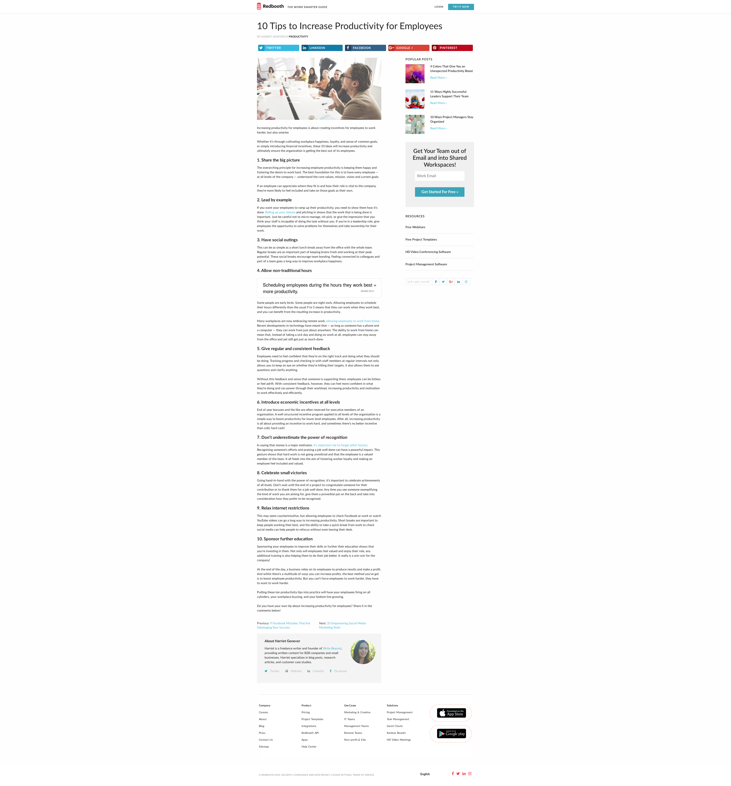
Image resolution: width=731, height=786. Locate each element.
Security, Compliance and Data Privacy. (306, 775)
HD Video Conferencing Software (428, 251)
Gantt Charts (395, 726)
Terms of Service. (364, 775)
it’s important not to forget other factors (340, 445)
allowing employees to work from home (352, 321)
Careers (263, 712)
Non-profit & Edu (355, 740)
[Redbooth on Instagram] (469, 774)
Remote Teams (353, 733)
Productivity (298, 36)
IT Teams (349, 719)
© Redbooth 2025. (270, 775)
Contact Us (266, 740)
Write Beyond (332, 648)
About (263, 719)
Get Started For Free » (439, 192)
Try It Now (461, 7)
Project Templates (312, 719)
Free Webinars (415, 227)
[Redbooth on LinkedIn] (464, 774)
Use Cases (350, 705)
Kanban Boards (396, 733)
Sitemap (264, 746)
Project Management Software (426, 264)
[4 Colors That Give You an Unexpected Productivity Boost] (415, 82)
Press (262, 733)
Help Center (309, 746)
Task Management (398, 719)
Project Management (400, 712)
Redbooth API (310, 733)
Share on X (367, 290)
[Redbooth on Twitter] (458, 774)
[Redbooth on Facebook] (453, 774)
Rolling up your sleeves (280, 212)
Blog (261, 726)
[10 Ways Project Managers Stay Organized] (415, 132)
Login (439, 7)
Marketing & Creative (357, 712)
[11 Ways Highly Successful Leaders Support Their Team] (415, 107)
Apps (305, 740)
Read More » (438, 77)
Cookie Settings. (341, 775)
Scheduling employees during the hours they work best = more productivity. (319, 287)
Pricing (306, 712)
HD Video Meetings (399, 740)
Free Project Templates (421, 239)
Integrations (309, 726)
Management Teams (356, 726)
